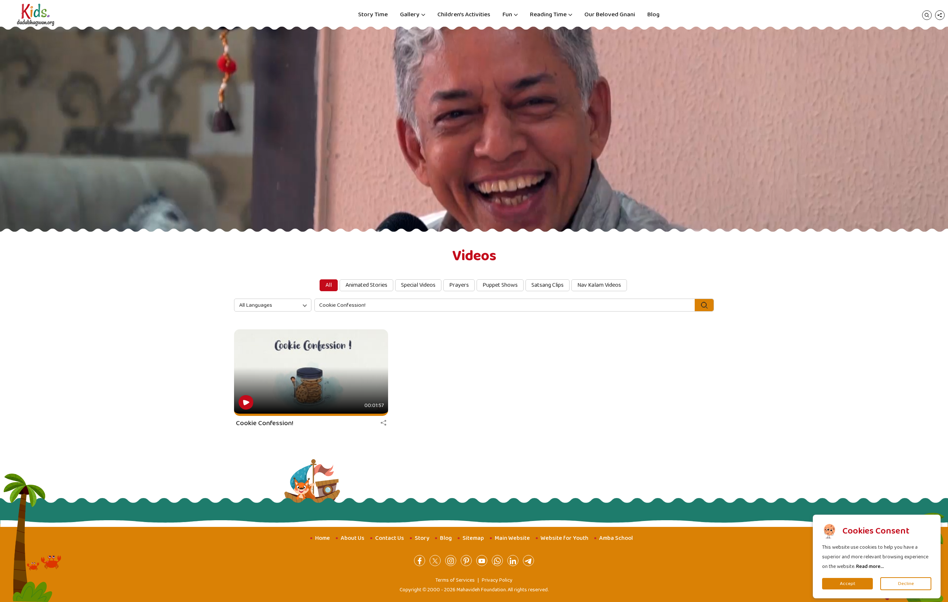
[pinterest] (466, 560)
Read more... (870, 566)
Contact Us (389, 538)
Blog (653, 15)
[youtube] (482, 560)
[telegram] (528, 560)
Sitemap (473, 538)
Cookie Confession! (264, 423)
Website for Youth (564, 538)
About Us (352, 538)
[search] (927, 15)
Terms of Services (455, 580)
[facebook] (419, 560)
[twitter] (435, 560)
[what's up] (497, 560)
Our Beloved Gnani (609, 15)
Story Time (373, 15)
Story (422, 538)
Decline (906, 584)
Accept (847, 584)
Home (322, 538)
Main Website (512, 538)
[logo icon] (35, 15)
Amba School (616, 538)
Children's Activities (463, 15)
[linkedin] (513, 560)
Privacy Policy (497, 580)
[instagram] (451, 560)
